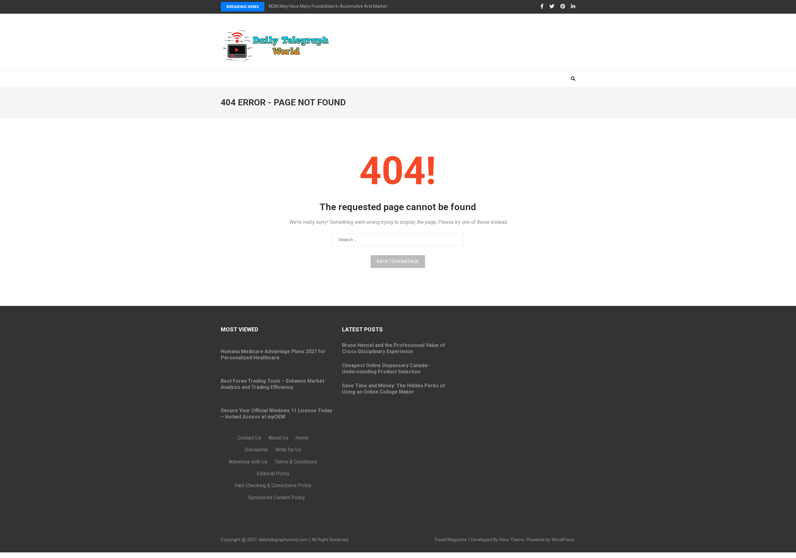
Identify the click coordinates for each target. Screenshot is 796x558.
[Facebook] (542, 6)
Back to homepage (398, 261)
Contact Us (249, 438)
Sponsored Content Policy (276, 497)
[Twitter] (551, 6)
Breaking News (242, 6)
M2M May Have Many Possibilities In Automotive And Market (328, 6)
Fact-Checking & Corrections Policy (273, 485)
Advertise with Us (248, 462)
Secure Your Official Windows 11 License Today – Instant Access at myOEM (276, 414)
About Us (278, 438)
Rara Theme (511, 539)
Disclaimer (256, 450)
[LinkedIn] (573, 6)
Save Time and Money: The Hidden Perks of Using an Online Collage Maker (393, 389)
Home (301, 438)
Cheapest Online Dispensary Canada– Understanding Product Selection (386, 368)
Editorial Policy (273, 474)
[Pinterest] (562, 6)
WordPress (563, 539)
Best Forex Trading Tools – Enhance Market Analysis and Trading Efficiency (272, 384)
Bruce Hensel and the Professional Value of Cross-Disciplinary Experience (393, 348)
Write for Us (288, 450)
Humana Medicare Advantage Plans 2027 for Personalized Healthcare (273, 354)
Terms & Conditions (296, 462)
